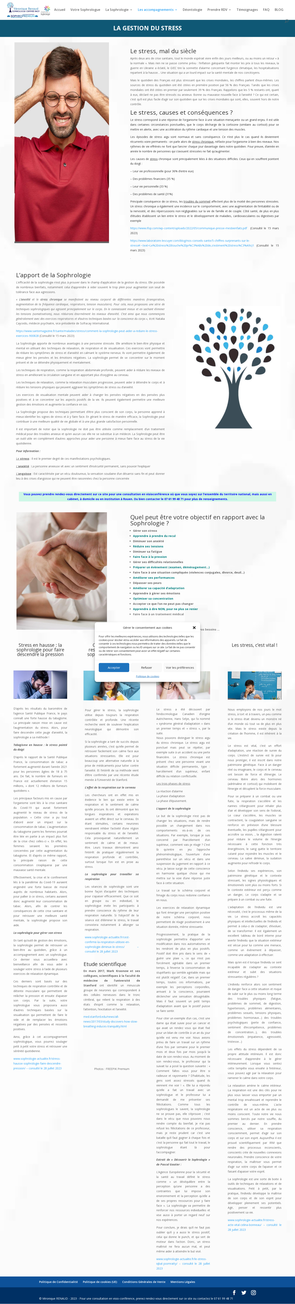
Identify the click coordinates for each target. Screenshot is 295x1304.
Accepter (114, 667)
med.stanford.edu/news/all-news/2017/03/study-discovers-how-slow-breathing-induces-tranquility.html (110, 1021)
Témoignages (247, 10)
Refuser (146, 667)
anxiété (25, 299)
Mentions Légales (183, 1282)
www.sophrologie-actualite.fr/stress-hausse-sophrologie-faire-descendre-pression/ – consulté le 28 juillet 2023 (37, 1063)
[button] (194, 628)
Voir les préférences (180, 667)
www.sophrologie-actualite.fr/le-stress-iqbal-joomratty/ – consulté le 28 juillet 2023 (183, 1263)
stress (154, 159)
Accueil (59, 10)
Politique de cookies (147, 676)
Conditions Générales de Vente (143, 1282)
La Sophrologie (117, 10)
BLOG (279, 10)
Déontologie (192, 10)
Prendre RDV (217, 10)
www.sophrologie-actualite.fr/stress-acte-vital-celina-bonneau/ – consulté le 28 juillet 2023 (255, 1225)
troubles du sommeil (197, 201)
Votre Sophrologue (85, 10)
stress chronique (203, 142)
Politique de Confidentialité (58, 1282)
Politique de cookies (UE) (100, 1282)
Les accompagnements (156, 10)
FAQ (266, 10)
